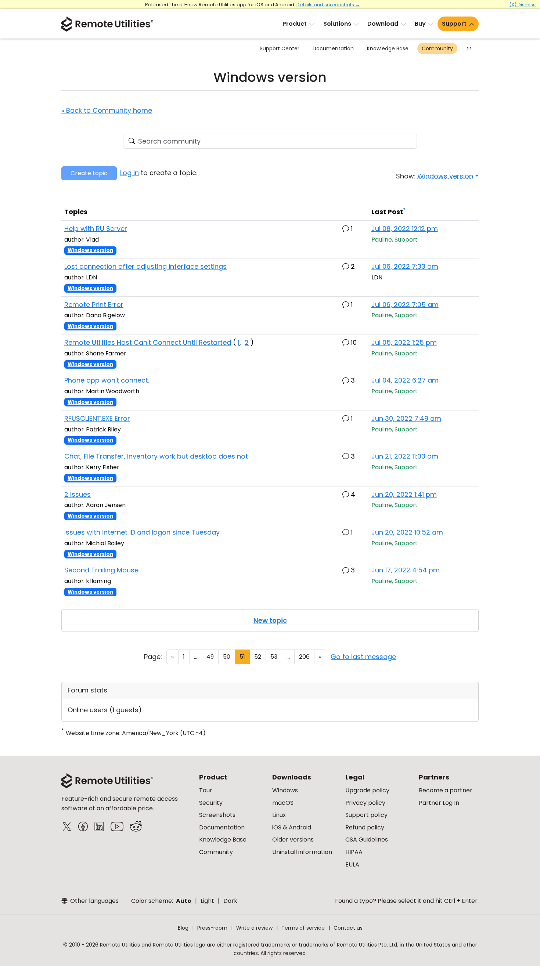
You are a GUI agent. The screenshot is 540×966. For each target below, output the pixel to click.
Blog (183, 927)
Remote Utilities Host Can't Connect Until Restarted (147, 342)
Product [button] (294, 23)
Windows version (90, 250)
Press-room (212, 927)
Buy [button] (420, 23)
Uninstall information (302, 852)
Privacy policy (365, 803)
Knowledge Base (387, 48)
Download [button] (382, 23)
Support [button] (454, 23)
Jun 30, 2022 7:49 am (406, 418)
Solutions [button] (337, 23)
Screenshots (217, 815)
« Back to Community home (106, 110)
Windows (285, 790)
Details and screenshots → (328, 4)
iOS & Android (291, 827)
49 (210, 656)
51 (242, 656)
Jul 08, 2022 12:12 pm (404, 228)
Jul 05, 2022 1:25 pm (404, 342)
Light (207, 901)
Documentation (333, 48)
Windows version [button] (445, 176)
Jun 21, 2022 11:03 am (404, 456)
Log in (129, 172)
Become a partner (445, 790)
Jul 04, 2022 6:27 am (405, 380)
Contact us (348, 927)
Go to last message (363, 656)
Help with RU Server (95, 228)
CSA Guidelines (366, 839)
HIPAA (354, 852)
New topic (270, 620)
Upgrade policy (367, 790)
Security (211, 803)
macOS (283, 803)
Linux (279, 815)
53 (273, 656)
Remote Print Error (93, 304)
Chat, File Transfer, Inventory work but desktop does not (156, 456)
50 (226, 656)
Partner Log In (439, 803)
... (195, 656)
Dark (230, 901)
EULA (352, 864)
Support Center (279, 48)
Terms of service (303, 927)
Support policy (366, 815)
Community (437, 48)
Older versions (293, 839)
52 (257, 656)
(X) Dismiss (522, 4)
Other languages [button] (94, 901)
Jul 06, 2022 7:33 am (404, 266)
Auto (183, 901)
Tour (205, 790)
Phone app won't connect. (106, 380)
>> (469, 48)
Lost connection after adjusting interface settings (145, 266)
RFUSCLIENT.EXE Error (97, 418)
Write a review (254, 927)
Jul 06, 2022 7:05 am (405, 304)
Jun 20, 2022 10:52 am (407, 532)
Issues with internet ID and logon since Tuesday (142, 532)
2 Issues (77, 494)
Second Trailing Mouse (101, 570)
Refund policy (364, 827)
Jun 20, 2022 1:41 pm (404, 494)
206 (304, 656)
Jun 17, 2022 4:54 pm (405, 570)
